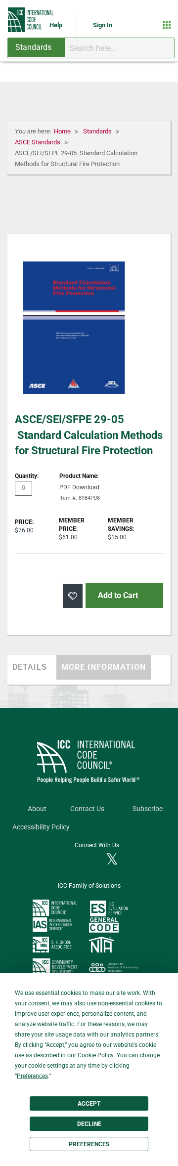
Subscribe (148, 809)
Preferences (89, 1144)
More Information (103, 667)
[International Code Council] (31, 19)
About (37, 809)
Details (29, 667)
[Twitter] (112, 860)
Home (63, 131)
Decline (89, 1124)
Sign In (102, 25)
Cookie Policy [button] (96, 1055)
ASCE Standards (38, 142)
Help (56, 25)
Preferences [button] (32, 1076)
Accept (89, 1103)
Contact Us (87, 809)
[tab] (31, 667)
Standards (98, 131)
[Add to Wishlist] (73, 596)
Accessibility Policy (41, 827)
